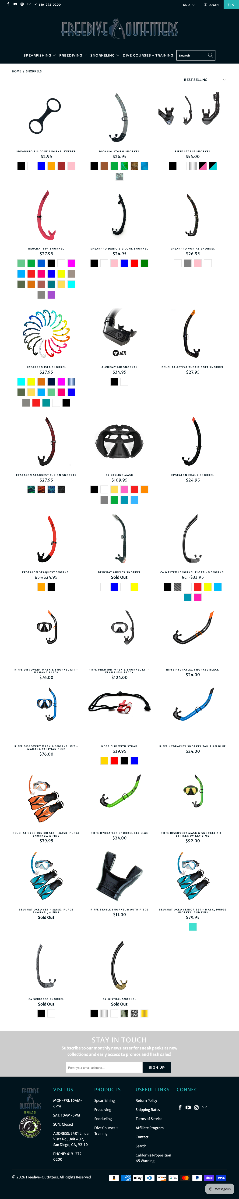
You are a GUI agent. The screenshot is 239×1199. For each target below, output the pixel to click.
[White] (31, 166)
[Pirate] (134, 1013)
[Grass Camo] (124, 166)
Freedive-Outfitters (42, 1177)
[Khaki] (21, 284)
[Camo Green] (124, 1013)
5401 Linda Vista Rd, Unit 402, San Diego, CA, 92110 (70, 1139)
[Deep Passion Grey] (187, 263)
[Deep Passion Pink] (197, 263)
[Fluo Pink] (71, 263)
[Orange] (51, 166)
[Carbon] (177, 587)
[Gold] (104, 760)
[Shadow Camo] (119, 176)
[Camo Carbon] (51, 1013)
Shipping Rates (148, 1109)
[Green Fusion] (31, 489)
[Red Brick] (41, 284)
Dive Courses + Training (148, 55)
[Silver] (192, 166)
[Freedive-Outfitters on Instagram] (22, 4)
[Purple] (51, 295)
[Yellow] (134, 587)
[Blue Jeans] (124, 500)
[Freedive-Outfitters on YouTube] (15, 4)
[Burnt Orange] (31, 284)
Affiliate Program (150, 1128)
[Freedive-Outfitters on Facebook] (8, 4)
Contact (142, 1137)
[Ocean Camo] (144, 166)
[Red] (31, 273)
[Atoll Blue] (51, 284)
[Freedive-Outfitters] (119, 28)
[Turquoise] (192, 926)
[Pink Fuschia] (197, 597)
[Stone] (134, 166)
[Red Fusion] (41, 489)
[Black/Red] (104, 587)
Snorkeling (103, 55)
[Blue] (41, 166)
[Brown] (61, 166)
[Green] (114, 166)
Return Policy (146, 1100)
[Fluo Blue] (217, 587)
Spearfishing (38, 55)
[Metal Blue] (71, 381)
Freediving (71, 55)
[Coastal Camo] (177, 263)
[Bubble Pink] (202, 166)
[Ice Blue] (71, 284)
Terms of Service (149, 1119)
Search (141, 1146)
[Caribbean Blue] (213, 166)
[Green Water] (21, 263)
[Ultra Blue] (51, 273)
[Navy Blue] (51, 381)
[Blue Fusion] (51, 489)
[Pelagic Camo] (207, 263)
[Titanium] (41, 295)
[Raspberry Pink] (41, 273)
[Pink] (71, 166)
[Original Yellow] (61, 284)
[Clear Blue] (134, 500)
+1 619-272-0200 (48, 4)
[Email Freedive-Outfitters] (29, 4)
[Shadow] (61, 489)
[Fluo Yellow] (61, 273)
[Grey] (104, 500)
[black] (21, 166)
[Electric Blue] (21, 273)
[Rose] (124, 489)
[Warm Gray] (71, 273)
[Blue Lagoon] (46, 402)
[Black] (94, 166)
